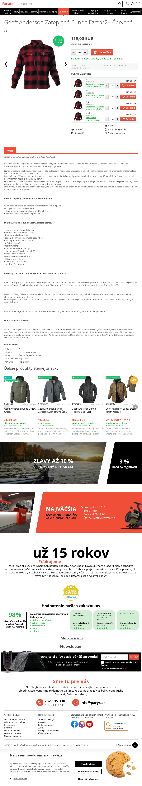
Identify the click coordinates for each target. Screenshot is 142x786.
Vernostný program (13, 733)
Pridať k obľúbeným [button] (117, 133)
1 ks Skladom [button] (91, 117)
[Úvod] (8, 4)
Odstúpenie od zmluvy (14, 722)
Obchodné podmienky (14, 719)
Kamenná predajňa (46, 719)
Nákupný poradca (12, 736)
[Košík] (138, 4)
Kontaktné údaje (45, 725)
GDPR (40, 727)
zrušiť (125, 668)
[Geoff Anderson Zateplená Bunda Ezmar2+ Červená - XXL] (78, 109)
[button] (119, 4)
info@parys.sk (93, 702)
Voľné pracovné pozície (48, 730)
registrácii (87, 44)
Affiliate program (45, 733)
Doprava (8, 727)
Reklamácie (9, 725)
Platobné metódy (12, 730)
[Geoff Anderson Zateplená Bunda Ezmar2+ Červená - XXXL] (78, 120)
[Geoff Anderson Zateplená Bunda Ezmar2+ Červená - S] (78, 87)
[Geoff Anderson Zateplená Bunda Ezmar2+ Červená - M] (78, 98)
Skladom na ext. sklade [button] (84, 58)
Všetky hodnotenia (72, 638)
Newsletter (43, 722)
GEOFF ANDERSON (120, 65)
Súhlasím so (109, 662)
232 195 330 (55, 700)
